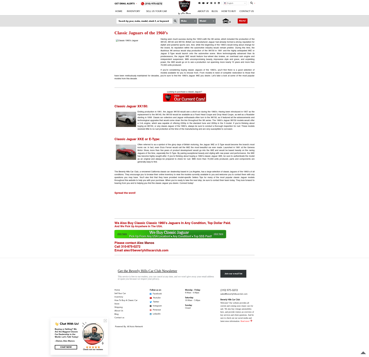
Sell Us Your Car (156, 11)
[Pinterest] (215, 3)
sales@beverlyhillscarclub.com (233, 294)
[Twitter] (207, 3)
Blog (215, 11)
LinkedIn (156, 313)
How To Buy (228, 11)
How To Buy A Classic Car (126, 300)
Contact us (119, 317)
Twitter (156, 301)
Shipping (118, 307)
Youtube (157, 297)
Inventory (133, 11)
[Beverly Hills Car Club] (184, 14)
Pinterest (156, 309)
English (229, 3)
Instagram (157, 305)
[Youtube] (203, 3)
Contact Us (246, 11)
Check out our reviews (93, 349)
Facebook (157, 293)
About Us (203, 11)
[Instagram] (211, 3)
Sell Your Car (120, 293)
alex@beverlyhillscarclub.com (146, 250)
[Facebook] (199, 3)
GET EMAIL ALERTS (125, 3)
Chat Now (66, 347)
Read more (245, 321)
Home (118, 11)
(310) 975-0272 (229, 290)
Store (116, 303)
